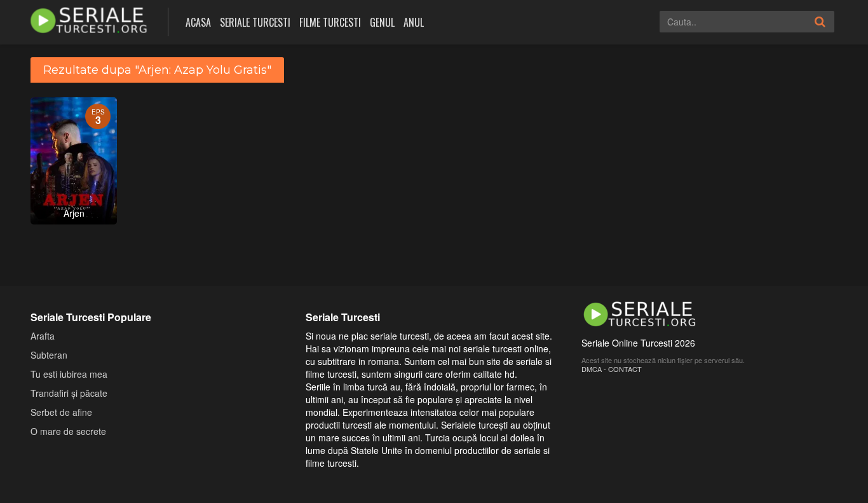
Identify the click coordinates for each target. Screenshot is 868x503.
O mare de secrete (68, 431)
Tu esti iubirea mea (69, 374)
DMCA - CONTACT (611, 369)
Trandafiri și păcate (69, 393)
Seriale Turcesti (255, 22)
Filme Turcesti (330, 22)
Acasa (198, 22)
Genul (382, 22)
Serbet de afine (61, 412)
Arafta (43, 335)
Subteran (49, 354)
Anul (413, 22)
